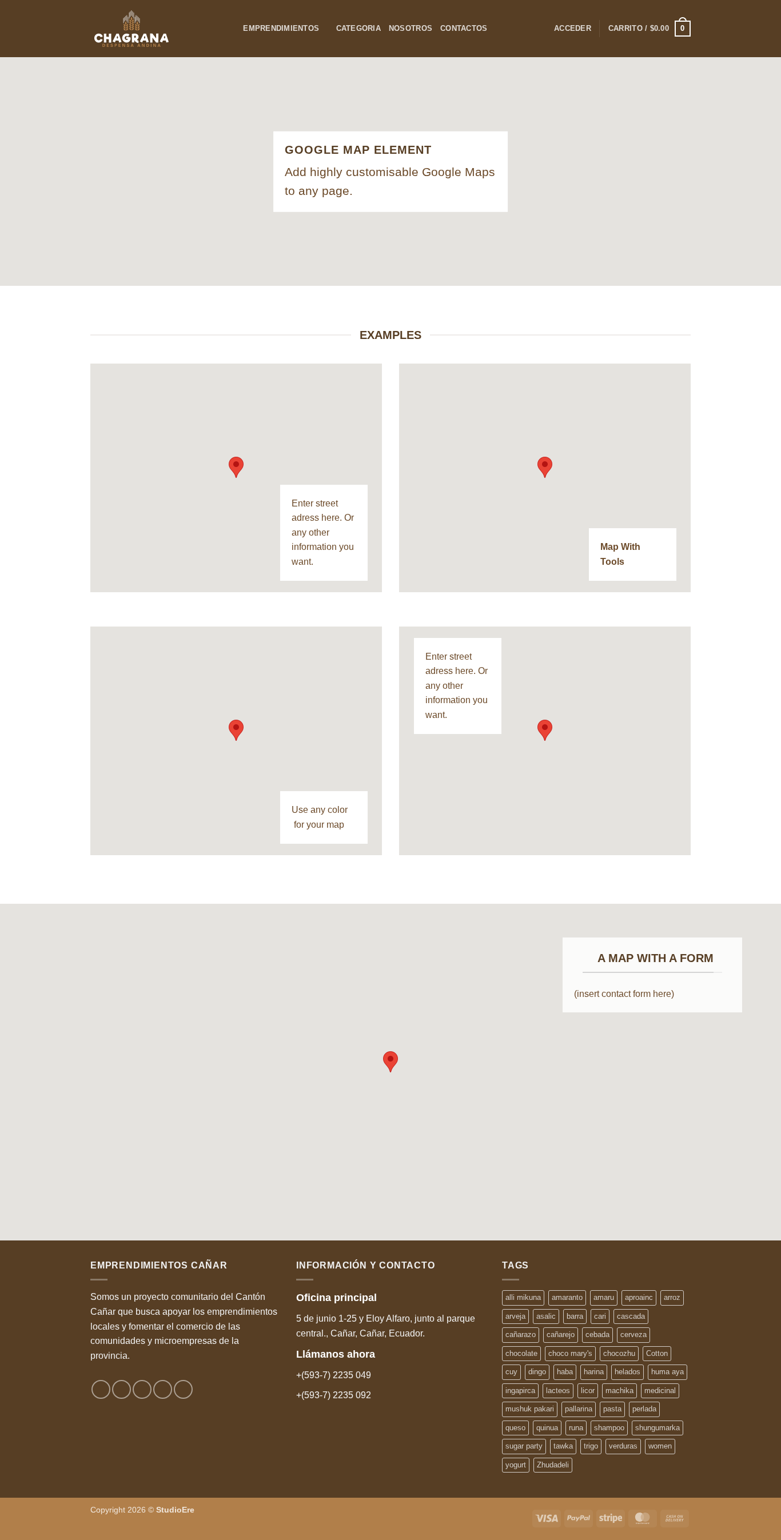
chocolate (521, 1353)
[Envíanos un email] (162, 1389)
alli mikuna (523, 1297)
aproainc (639, 1297)
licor (588, 1390)
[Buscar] (230, 28)
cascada (631, 1316)
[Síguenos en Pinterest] (183, 1389)
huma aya (667, 1371)
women (660, 1446)
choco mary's (570, 1353)
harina (594, 1371)
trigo (591, 1446)
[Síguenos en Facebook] (100, 1389)
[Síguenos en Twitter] (142, 1389)
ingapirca (520, 1390)
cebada (597, 1334)
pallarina (578, 1409)
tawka (563, 1446)
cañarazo (520, 1334)
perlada (644, 1409)
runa (576, 1427)
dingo (537, 1371)
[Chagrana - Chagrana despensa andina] (149, 29)
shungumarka (657, 1427)
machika (619, 1390)
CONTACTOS (463, 28)
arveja (515, 1316)
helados (627, 1371)
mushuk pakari (529, 1409)
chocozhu (619, 1353)
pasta (612, 1409)
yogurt (515, 1465)
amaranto (567, 1297)
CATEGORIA (358, 28)
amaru (603, 1297)
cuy (511, 1371)
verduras (623, 1446)
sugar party (524, 1446)
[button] (572, 28)
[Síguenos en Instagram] (121, 1389)
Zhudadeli (553, 1465)
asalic (546, 1316)
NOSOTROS (410, 28)
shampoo (609, 1427)
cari (600, 1316)
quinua (547, 1427)
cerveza (633, 1334)
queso (515, 1427)
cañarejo (561, 1334)
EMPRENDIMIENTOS (281, 28)
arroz (672, 1297)
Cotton (657, 1353)
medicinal (660, 1390)
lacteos (558, 1390)
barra (575, 1316)
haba (565, 1371)
